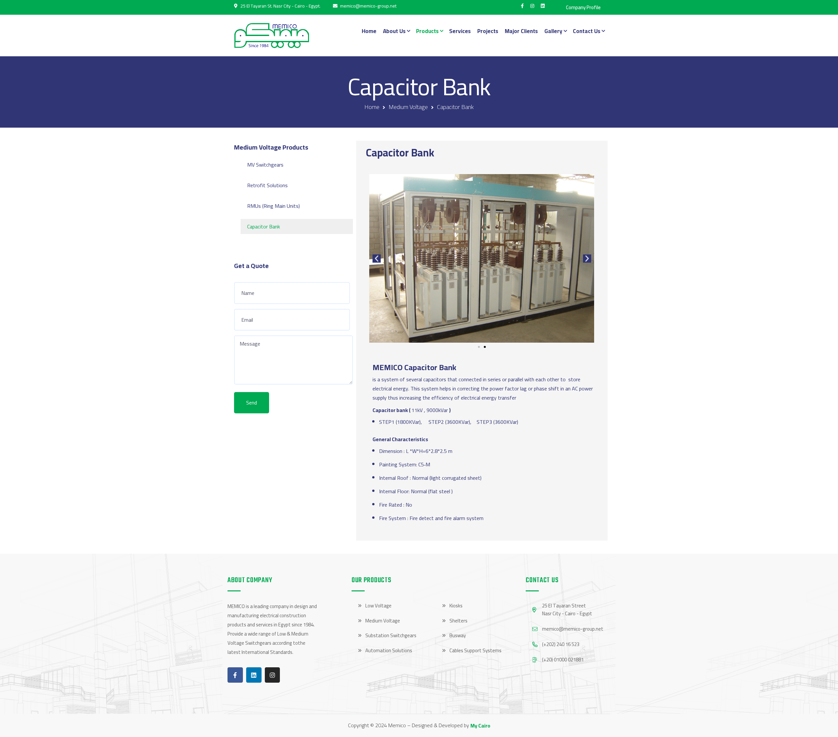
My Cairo (480, 725)
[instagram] (532, 6)
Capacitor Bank (263, 226)
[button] (377, 259)
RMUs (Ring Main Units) (273, 206)
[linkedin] (543, 6)
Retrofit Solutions (267, 185)
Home (369, 31)
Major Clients (521, 31)
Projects (487, 31)
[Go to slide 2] (485, 347)
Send (251, 402)
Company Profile (583, 7)
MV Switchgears (265, 165)
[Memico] (272, 35)
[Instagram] (272, 675)
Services (460, 31)
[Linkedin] (254, 675)
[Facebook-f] (235, 675)
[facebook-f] (522, 6)
